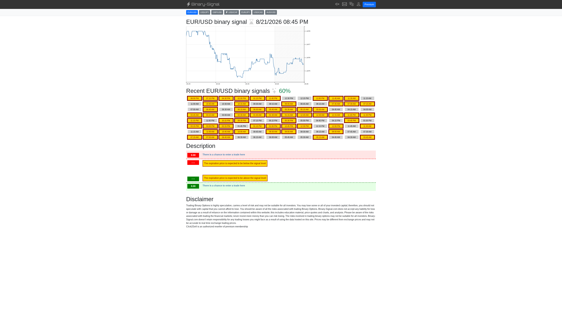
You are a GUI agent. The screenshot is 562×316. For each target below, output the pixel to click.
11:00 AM (195, 104)
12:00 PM (320, 98)
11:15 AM (367, 98)
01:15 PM (257, 98)
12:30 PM (289, 98)
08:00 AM (336, 132)
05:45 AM (273, 109)
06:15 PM (273, 121)
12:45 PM (273, 98)
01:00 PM (273, 126)
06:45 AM (210, 109)
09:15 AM (273, 104)
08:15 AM (320, 104)
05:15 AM (304, 109)
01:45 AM (257, 115)
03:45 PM (352, 121)
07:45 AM (336, 104)
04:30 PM (226, 98)
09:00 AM (289, 104)
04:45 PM (320, 121)
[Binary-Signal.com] (203, 4)
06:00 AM (257, 109)
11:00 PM (210, 121)
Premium (369, 4)
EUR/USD (192, 12)
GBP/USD (217, 12)
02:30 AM (242, 115)
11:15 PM (195, 121)
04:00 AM (367, 109)
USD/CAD (258, 12)
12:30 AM (320, 115)
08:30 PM (242, 121)
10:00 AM (242, 132)
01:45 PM (242, 126)
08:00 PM (195, 98)
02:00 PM (242, 98)
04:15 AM (352, 109)
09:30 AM (257, 104)
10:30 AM (226, 104)
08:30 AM (304, 132)
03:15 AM (210, 115)
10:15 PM (226, 121)
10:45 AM (210, 104)
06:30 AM (226, 109)
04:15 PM (336, 121)
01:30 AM (273, 115)
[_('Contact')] (344, 4)
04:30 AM (352, 137)
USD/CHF (233, 12)
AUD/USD (271, 12)
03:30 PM (367, 121)
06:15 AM (242, 109)
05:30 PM (289, 121)
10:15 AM (242, 104)
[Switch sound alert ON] (337, 4)
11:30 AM (352, 98)
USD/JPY (204, 12)
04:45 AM (336, 109)
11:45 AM (336, 98)
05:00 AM (320, 109)
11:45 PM (352, 115)
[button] (351, 4)
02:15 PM (226, 126)
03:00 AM (226, 115)
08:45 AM (304, 104)
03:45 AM (195, 115)
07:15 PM (210, 98)
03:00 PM (210, 126)
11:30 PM (367, 115)
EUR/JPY (245, 12)
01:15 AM (289, 115)
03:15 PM (195, 126)
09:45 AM (257, 132)
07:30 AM (352, 104)
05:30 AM (289, 109)
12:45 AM (304, 115)
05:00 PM (304, 121)
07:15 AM (367, 104)
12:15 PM (304, 98)
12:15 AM (336, 115)
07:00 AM (195, 109)
